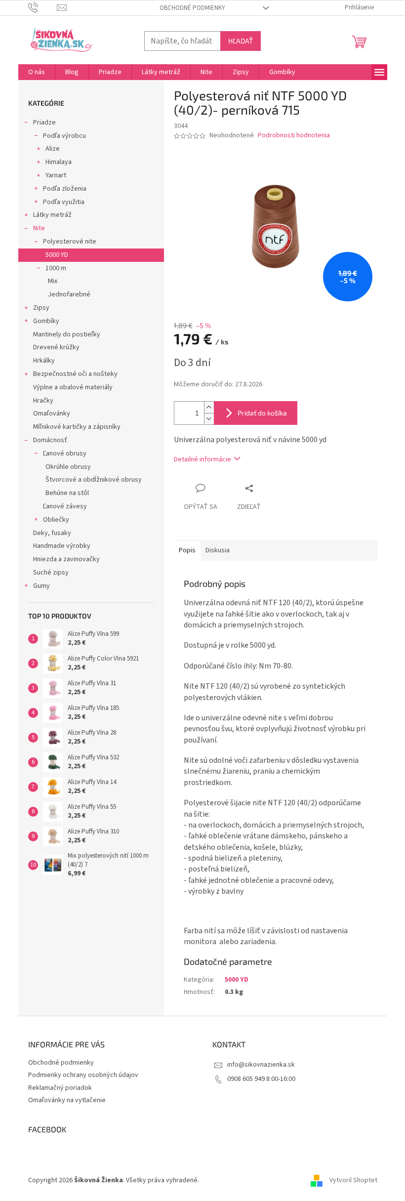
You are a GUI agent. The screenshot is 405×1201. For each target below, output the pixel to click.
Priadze (44, 122)
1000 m (55, 268)
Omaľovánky (51, 413)
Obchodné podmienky (192, 7)
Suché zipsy (51, 573)
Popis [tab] (187, 550)
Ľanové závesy (65, 506)
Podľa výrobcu (64, 136)
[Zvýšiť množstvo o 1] (209, 407)
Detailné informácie (202, 459)
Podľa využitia (63, 202)
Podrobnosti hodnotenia (294, 135)
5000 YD (56, 255)
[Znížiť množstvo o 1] (209, 418)
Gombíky (46, 321)
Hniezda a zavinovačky (66, 559)
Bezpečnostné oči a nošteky (75, 374)
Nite (39, 228)
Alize (52, 149)
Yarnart (55, 175)
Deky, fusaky (52, 533)
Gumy (41, 586)
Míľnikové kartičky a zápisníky (77, 427)
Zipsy (41, 308)
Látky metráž (52, 215)
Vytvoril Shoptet (353, 1181)
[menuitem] (36, 72)
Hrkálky (44, 361)
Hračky (43, 401)
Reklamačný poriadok (60, 1088)
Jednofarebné (69, 294)
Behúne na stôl (67, 493)
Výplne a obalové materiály (73, 387)
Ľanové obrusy (64, 453)
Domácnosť (50, 440)
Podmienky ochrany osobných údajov (83, 1075)
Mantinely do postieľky (66, 334)
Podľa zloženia (64, 189)
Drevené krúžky (56, 347)
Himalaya (58, 162)
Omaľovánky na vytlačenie (67, 1100)
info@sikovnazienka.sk (261, 1065)
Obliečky (56, 520)
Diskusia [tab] (217, 550)
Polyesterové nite (69, 242)
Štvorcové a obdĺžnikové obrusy (93, 480)
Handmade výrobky (61, 546)
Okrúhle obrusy (68, 467)
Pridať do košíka (262, 413)
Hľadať (240, 41)
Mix (52, 281)
